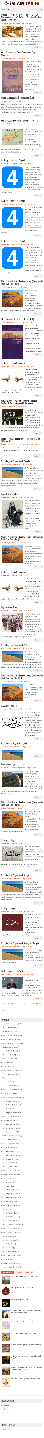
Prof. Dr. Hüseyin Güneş (10, 1128)
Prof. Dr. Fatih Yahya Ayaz (10, 1217)
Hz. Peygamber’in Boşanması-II (14, 363)
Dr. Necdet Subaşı (8, 1186)
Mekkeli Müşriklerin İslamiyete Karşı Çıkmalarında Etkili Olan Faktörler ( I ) (22, 803)
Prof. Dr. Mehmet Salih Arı (10, 1070)
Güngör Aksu (5, 58)
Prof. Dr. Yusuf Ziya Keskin (10, 1089)
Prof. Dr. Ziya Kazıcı (8, 1244)
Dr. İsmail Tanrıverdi (8, 1093)
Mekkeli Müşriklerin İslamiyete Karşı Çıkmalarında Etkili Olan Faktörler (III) (22, 538)
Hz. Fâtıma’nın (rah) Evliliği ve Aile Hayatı (25, 1379)
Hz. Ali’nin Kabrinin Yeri (19, 1299)
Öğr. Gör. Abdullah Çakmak (11, 1267)
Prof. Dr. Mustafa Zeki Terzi (11, 1170)
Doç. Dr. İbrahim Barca (9, 1051)
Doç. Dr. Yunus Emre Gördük (11, 1143)
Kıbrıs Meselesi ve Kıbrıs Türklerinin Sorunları (20, 120)
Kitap (18, 322)
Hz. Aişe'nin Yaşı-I (8, 908)
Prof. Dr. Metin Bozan (9, 1159)
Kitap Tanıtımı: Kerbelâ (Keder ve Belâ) (17, 319)
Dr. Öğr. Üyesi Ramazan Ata (11, 1197)
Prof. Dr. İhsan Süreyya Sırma (16, 768)
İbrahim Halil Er (7, 1082)
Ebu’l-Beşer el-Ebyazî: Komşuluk (14, 743)
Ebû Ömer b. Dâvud (8, 1031)
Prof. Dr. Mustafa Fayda (10, 1232)
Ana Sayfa (23, 1003)
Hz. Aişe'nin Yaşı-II (8, 840)
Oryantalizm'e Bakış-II (10, 494)
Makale (3, 23)
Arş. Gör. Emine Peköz (9, 1120)
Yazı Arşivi (29, 1272)
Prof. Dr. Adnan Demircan (20, 444)
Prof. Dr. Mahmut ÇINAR (10, 1132)
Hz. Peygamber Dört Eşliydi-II (13, 200)
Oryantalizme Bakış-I (9, 607)
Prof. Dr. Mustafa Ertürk (9, 1167)
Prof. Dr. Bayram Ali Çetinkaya (12, 1097)
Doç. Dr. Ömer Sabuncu (9, 1101)
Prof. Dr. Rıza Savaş (8, 1236)
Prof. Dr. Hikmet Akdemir (10, 1221)
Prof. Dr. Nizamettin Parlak (32, 124)
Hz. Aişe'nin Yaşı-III (9, 705)
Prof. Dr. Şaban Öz (8, 1058)
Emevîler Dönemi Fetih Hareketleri (23, 1322)
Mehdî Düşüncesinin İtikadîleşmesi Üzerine (19, 97)
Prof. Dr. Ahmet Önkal (8, 974)
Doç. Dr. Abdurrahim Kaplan (11, 1140)
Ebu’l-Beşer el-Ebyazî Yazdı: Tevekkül (16, 461)
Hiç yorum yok (27, 23)
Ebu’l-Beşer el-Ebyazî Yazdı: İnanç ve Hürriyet (20, 943)
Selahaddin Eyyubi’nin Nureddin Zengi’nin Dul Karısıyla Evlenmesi (26, 1311)
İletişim (4, 1417)
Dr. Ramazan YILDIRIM (9, 1074)
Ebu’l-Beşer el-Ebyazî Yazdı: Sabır (15, 645)
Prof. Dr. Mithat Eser (8, 1163)
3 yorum (26, 575)
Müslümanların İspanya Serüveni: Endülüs (26, 1345)
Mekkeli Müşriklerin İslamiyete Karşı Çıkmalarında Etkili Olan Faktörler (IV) (22, 282)
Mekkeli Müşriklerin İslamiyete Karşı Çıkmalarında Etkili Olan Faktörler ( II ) (22, 676)
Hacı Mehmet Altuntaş (9, 1201)
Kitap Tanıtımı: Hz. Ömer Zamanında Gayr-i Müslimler (19, 53)
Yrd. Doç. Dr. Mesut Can (10, 1263)
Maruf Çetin (6, 1078)
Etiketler (19, 1272)
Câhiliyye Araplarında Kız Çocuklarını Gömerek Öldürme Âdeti (20, 439)
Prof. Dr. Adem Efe (8, 1209)
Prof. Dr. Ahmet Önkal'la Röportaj (15, 971)
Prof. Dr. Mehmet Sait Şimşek (11, 1224)
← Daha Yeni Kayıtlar (7, 1003)
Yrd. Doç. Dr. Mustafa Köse (11, 1174)
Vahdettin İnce (7, 1259)
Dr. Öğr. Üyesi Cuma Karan (10, 1113)
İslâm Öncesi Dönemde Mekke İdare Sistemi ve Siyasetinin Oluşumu (26, 1368)
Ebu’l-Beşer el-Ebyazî (8, 464)
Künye (4, 1413)
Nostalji (9, 101)
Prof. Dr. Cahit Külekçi (9, 1055)
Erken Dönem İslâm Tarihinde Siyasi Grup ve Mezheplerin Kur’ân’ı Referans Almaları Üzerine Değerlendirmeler (21, 17)
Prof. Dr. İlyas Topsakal (9, 1251)
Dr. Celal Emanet (7, 1062)
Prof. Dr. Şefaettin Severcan (11, 1255)
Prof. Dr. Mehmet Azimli (14, 164)
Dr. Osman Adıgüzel (8, 1147)
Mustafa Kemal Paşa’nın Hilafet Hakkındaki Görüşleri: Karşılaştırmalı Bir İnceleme (19, 402)
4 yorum (26, 709)
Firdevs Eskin (5, 406)
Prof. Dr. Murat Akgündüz (10, 1228)
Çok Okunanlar (8, 1272)
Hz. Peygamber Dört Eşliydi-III (13, 160)
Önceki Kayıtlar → (37, 1003)
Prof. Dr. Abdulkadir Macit (10, 1205)
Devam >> (38, 47)
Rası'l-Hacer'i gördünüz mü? (13, 764)
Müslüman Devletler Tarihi (15, 124)
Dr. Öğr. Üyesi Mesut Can (10, 1194)
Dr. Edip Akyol (5, 287)
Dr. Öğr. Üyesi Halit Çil (9, 1151)
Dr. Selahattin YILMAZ (9, 1190)
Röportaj (18, 974)
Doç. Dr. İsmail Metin (9, 1178)
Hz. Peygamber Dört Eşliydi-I (13, 241)
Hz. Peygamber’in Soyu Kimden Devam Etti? (26, 1276)
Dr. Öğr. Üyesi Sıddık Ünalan (11, 1124)
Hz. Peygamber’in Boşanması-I (14, 572)
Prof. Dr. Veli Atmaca (9, 1240)
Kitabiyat (13, 58)
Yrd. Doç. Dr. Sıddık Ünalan (11, 1136)
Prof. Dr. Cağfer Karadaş (10, 1024)
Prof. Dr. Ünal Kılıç (8, 1248)
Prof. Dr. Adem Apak (13, 23)
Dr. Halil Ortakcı (7, 1109)
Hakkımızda (6, 1409)
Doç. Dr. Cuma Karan (9, 1086)
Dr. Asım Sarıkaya (8, 1182)
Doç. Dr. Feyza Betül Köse (10, 1105)
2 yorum (20, 808)
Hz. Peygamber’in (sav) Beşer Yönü (23, 1333)
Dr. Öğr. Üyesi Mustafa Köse (11, 1155)
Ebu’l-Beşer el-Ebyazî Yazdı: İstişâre (16, 875)
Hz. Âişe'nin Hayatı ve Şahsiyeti (22, 1288)
